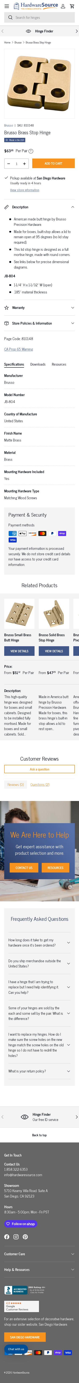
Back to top (39, 1134)
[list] (39, 84)
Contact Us (24, 867)
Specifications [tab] (14, 364)
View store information (24, 189)
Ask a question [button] (39, 769)
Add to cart (53, 163)
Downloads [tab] (38, 364)
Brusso (18, 42)
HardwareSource (21, 1372)
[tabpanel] (39, 437)
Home (7, 42)
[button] (72, 6)
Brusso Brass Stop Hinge (38, 42)
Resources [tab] (59, 364)
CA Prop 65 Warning (18, 349)
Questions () (39, 784)
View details (19, 651)
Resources (55, 867)
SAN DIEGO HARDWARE (25, 1337)
